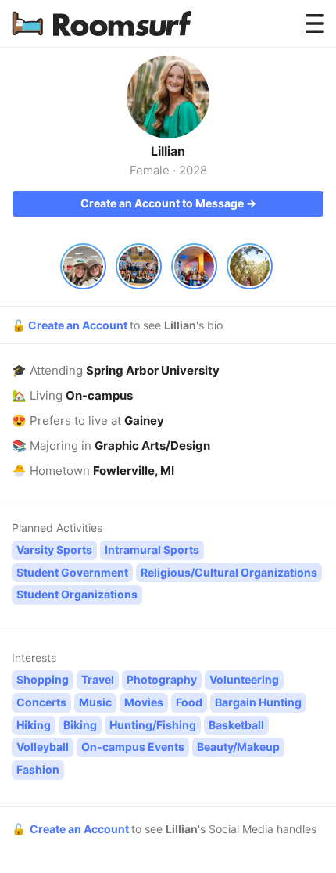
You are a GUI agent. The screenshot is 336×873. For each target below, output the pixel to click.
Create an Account (79, 325)
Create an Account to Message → (168, 203)
